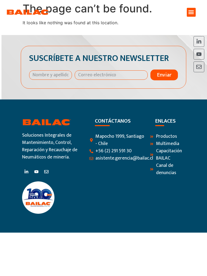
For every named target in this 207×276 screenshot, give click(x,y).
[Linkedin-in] (199, 41)
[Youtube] (199, 54)
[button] (191, 12)
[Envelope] (199, 66)
